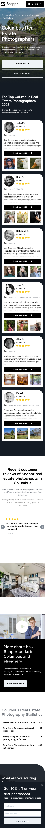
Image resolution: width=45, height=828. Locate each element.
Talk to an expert (22, 73)
